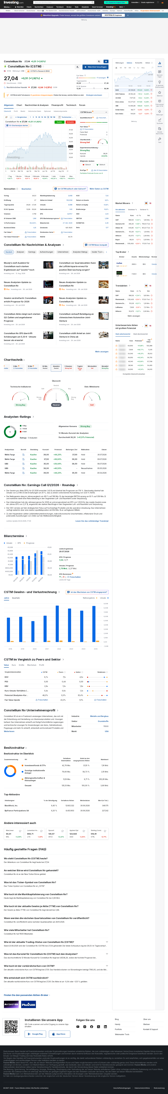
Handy (117, 989)
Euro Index (119, 78)
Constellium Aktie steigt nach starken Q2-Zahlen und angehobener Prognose (22, 282)
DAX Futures (120, 58)
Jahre (6, 562)
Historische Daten (34, 76)
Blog (117, 984)
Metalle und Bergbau (99, 681)
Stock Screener (97, 7)
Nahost (119, 11)
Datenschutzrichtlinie (142, 1052)
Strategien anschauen (94, 59)
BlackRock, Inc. (11, 770)
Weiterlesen (9, 696)
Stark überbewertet (140, 298)
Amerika (105, 11)
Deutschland (31, 11)
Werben (146, 989)
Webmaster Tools (122, 999)
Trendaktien (121, 250)
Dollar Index (119, 74)
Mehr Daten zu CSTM (99, 153)
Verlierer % (144, 174)
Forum (82, 69)
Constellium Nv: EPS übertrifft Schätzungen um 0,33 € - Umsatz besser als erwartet (20, 301)
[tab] (18, 332)
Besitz (23, 76)
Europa (112, 11)
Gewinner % (132, 174)
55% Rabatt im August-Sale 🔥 (116, 2)
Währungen (119, 27)
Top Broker (120, 216)
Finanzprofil (57, 69)
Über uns (147, 984)
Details (154, 228)
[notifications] (158, 2)
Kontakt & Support (150, 994)
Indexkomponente (60, 76)
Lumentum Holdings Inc (35, 795)
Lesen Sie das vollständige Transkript (92, 485)
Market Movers (122, 167)
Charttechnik (13, 324)
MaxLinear (10, 795)
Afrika (136, 11)
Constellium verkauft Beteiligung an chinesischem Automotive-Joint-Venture (76, 282)
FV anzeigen (101, 42)
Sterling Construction (98, 795)
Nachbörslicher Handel (66, 11)
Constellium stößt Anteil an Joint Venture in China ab (75, 299)
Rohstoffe (138, 27)
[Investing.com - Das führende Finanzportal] (13, 2)
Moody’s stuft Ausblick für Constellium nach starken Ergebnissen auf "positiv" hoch (19, 230)
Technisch (71, 69)
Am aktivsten (120, 174)
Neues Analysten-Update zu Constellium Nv (17, 248)
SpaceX (51, 795)
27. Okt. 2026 (67, 187)
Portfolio (118, 994)
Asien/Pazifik (128, 11)
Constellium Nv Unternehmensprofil (29, 674)
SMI (116, 70)
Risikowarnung (159, 1052)
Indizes (129, 27)
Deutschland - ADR (94, 11)
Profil (16, 76)
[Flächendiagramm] (11, 81)
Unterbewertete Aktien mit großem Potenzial (126, 291)
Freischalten (43, 664)
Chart (19, 69)
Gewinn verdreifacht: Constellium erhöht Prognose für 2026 (20, 264)
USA (106, 696)
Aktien (8, 11)
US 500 (118, 62)
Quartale (16, 562)
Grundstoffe (103, 686)
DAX (117, 54)
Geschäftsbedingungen (122, 1052)
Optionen (47, 76)
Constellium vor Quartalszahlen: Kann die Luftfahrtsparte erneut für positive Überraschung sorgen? (77, 230)
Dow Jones (119, 66)
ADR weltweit (80, 11)
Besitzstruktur (14, 712)
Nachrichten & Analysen (37, 69)
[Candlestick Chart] (6, 81)
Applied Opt (74, 795)
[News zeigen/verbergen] (59, 81)
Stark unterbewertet (122, 298)
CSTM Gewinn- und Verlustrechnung (30, 556)
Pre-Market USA (51, 11)
